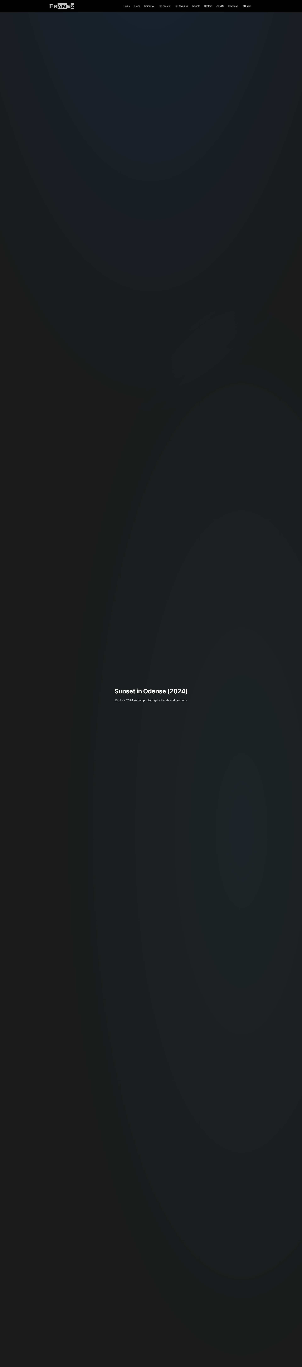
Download (233, 6)
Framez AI (149, 6)
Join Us (220, 6)
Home (127, 6)
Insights (196, 6)
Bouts (137, 6)
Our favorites (181, 6)
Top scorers (164, 6)
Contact (208, 6)
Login (248, 6)
